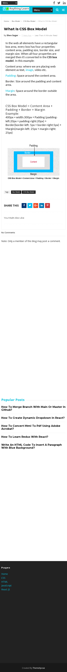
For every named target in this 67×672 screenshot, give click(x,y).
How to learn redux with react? (24, 436)
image (29, 70)
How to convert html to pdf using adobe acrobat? (30, 427)
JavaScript (6, 585)
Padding (11, 75)
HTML (4, 581)
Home (6, 21)
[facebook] (54, 3)
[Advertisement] (25, 343)
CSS (3, 577)
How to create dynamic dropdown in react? (33, 417)
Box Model (16, 21)
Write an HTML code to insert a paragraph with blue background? (31, 446)
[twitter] (58, 3)
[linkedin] (64, 3)
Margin (10, 91)
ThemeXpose (39, 668)
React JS (5, 589)
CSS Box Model (29, 21)
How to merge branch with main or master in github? (33, 408)
